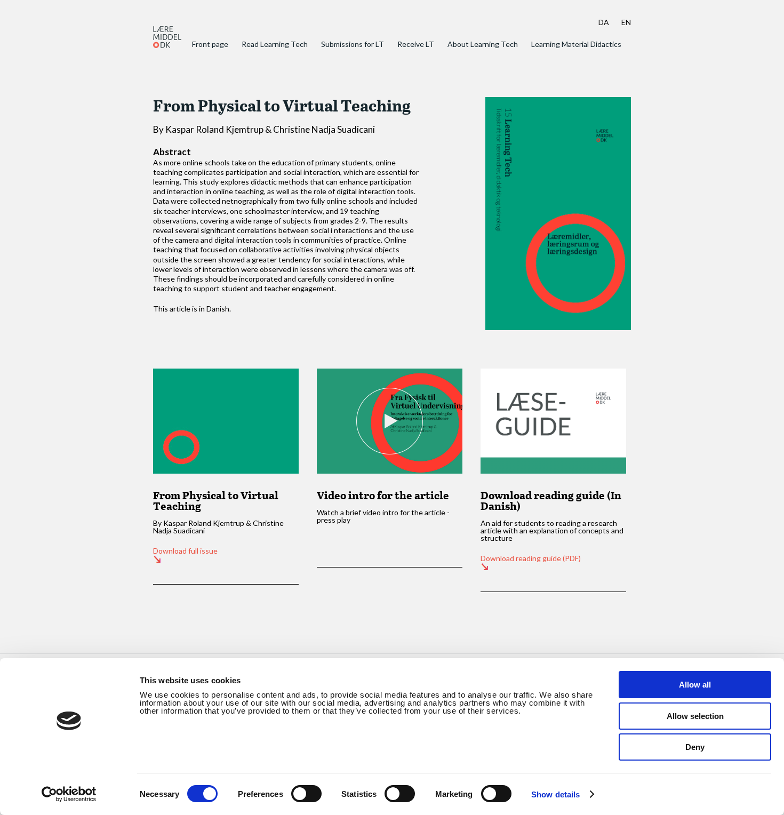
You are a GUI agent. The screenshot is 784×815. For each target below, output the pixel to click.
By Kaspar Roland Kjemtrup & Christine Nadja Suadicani (218, 526)
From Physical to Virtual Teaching (215, 500)
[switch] (306, 793)
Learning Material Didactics (576, 44)
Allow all (695, 684)
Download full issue (185, 551)
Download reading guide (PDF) (531, 559)
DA (603, 22)
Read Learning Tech (275, 44)
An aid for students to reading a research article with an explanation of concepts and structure (552, 530)
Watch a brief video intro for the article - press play (383, 516)
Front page (210, 44)
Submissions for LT (352, 44)
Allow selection (695, 716)
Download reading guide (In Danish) (551, 500)
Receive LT (415, 44)
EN (626, 22)
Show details (555, 794)
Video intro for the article (383, 495)
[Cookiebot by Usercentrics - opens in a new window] (69, 794)
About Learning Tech (482, 44)
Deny (695, 747)
